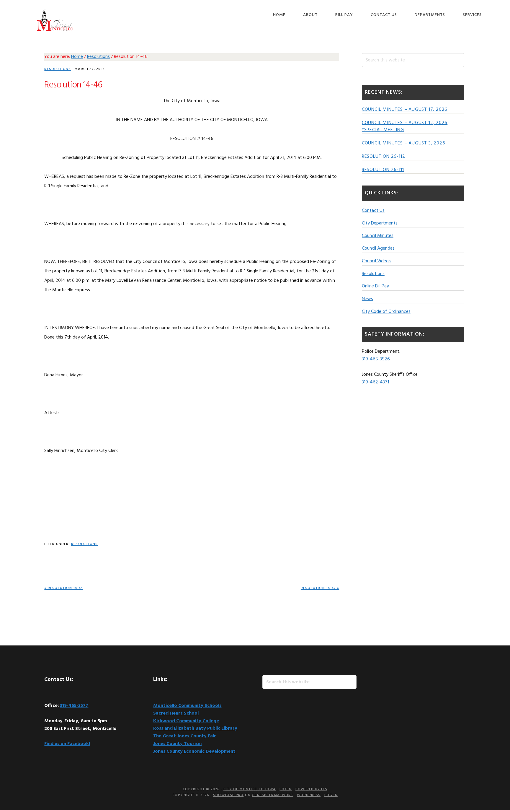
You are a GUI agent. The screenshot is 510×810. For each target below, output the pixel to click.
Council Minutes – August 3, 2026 (403, 143)
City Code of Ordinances (386, 311)
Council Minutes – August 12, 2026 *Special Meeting (404, 126)
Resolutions (57, 69)
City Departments (380, 223)
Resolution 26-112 (383, 156)
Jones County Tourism (177, 744)
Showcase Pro (228, 795)
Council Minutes (377, 236)
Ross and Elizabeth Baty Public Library (195, 728)
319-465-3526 (376, 359)
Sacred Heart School (176, 713)
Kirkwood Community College (186, 721)
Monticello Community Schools (187, 706)
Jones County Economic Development (194, 751)
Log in (331, 795)
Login (285, 789)
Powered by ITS (311, 789)
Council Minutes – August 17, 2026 (404, 109)
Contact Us (373, 210)
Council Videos (376, 261)
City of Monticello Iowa (54, 20)
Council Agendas (378, 248)
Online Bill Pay (375, 286)
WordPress (309, 795)
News (367, 299)
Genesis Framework (272, 795)
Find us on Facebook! (67, 744)
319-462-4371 (375, 382)
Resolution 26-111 (383, 170)
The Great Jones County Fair (184, 736)
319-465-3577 (74, 706)
